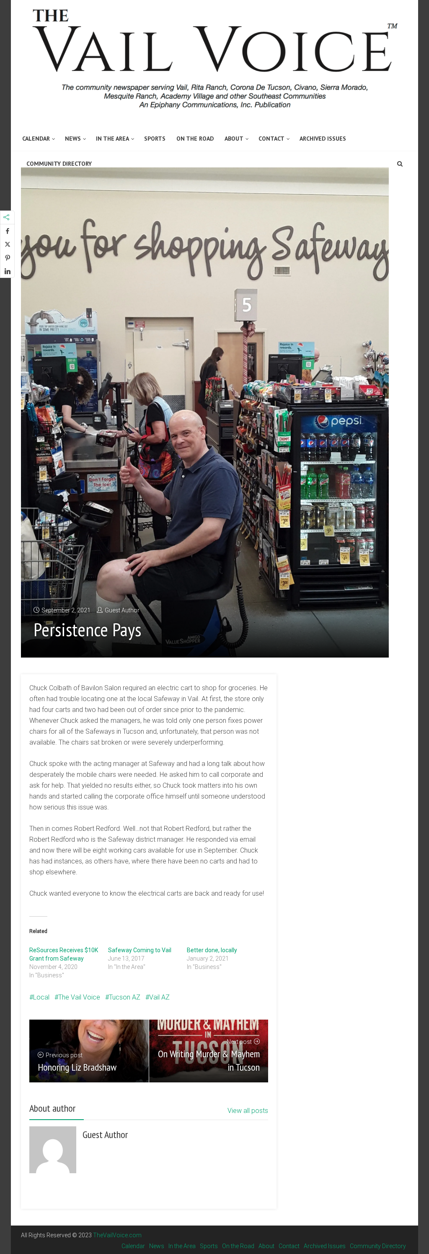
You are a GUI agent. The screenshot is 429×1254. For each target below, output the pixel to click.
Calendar (36, 138)
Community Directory (59, 163)
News (73, 138)
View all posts (247, 1111)
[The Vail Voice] (214, 55)
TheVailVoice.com (117, 1235)
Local (41, 997)
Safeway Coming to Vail (139, 950)
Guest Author (122, 610)
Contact (271, 138)
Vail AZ (159, 997)
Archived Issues (323, 138)
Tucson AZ (124, 997)
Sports (154, 138)
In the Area (112, 138)
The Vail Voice (79, 997)
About (234, 138)
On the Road (195, 138)
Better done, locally (212, 950)
